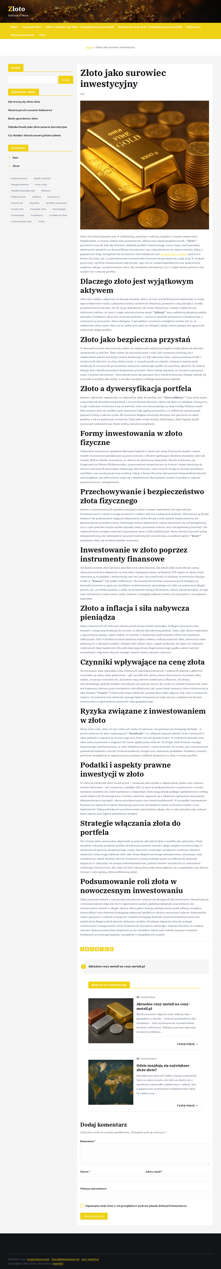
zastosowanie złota (22, 221)
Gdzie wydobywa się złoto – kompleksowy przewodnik (80, 27)
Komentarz (88, 1141)
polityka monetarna (57, 202)
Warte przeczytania (22, 35)
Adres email (154, 1171)
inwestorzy (54, 196)
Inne (15, 157)
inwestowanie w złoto (173, 254)
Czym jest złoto (31, 27)
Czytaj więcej (186, 1044)
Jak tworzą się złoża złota (24, 101)
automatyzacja (19, 178)
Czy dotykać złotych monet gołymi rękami (34, 135)
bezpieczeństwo (20, 184)
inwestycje (17, 202)
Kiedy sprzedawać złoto (23, 118)
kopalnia (35, 202)
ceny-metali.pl (90, 1259)
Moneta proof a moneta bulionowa (30, 110)
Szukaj (15, 68)
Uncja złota (193, 27)
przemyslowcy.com (38, 1259)
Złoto (42, 35)
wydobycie (37, 215)
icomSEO (58, 1263)
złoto (42, 221)
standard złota (38, 209)
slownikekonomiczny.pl (65, 1259)
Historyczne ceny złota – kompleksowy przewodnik (150, 27)
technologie (18, 215)
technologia (60, 209)
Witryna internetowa (93, 1188)
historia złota (19, 196)
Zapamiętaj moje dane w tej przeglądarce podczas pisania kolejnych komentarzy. (136, 1206)
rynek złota (18, 209)
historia (46, 190)
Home (14, 27)
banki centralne (43, 178)
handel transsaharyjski (23, 190)
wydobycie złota (58, 215)
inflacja (37, 196)
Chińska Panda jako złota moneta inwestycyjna (37, 127)
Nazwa (85, 1171)
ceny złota (41, 184)
